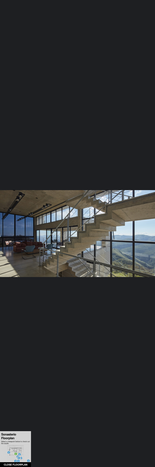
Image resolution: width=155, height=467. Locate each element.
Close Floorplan (15, 464)
